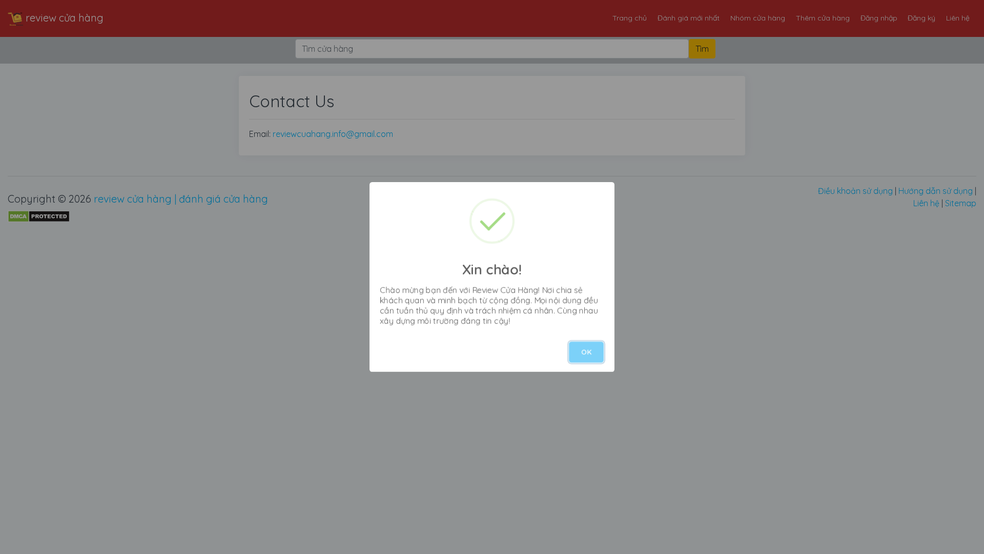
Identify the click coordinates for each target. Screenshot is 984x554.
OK (586, 352)
